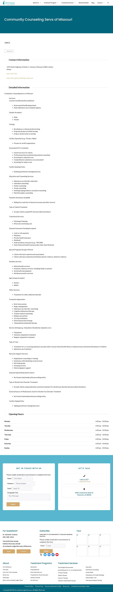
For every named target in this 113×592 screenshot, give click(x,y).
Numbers (11, 483)
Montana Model (84, 2)
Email (9, 488)
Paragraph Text (12, 493)
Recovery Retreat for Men (53, 586)
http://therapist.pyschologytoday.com (20, 78)
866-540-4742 (12, 74)
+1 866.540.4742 (84, 482)
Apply (9, 551)
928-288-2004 (8, 537)
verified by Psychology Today (80, 586)
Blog (92, 2)
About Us (36, 2)
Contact (99, 2)
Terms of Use (39, 586)
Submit (13, 504)
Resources (66, 586)
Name (9, 478)
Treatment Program (50, 2)
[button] (108, 3)
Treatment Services (67, 2)
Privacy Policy (29, 586)
